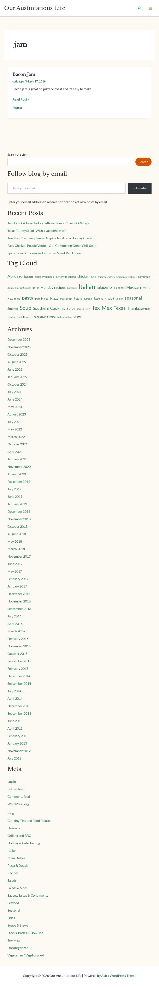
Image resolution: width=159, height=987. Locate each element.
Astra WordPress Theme (118, 975)
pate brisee (41, 298)
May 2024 (14, 407)
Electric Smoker (23, 287)
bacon (28, 276)
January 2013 (17, 743)
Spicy (70, 308)
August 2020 (16, 474)
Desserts (13, 828)
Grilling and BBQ (19, 835)
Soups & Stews (17, 925)
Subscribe (140, 188)
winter (77, 316)
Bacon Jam (23, 74)
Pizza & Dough (17, 865)
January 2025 (17, 377)
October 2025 (17, 354)
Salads (12, 880)
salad (111, 298)
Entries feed (15, 789)
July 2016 (14, 616)
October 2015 (17, 653)
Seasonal (13, 910)
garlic (36, 287)
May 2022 (14, 429)
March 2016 (16, 631)
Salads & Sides (17, 888)
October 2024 (17, 384)
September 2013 (19, 713)
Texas (119, 308)
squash (80, 308)
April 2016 (15, 624)
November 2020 (19, 466)
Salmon (119, 298)
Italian (86, 286)
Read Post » (20, 99)
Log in (11, 781)
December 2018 (18, 511)
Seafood (13, 903)
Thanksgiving (138, 308)
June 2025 (14, 369)
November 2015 (19, 646)
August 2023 (16, 414)
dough (10, 287)
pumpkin (88, 298)
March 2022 (16, 437)
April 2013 (15, 728)
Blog (10, 813)
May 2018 (14, 541)
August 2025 (16, 362)
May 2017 (14, 571)
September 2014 (19, 683)
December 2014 (18, 676)
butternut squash (65, 276)
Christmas (121, 276)
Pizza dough (66, 298)
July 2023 (14, 422)
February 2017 (17, 579)
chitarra (102, 276)
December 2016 (18, 594)
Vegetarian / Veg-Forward (25, 955)
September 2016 (19, 609)
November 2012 (19, 751)
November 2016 (19, 601)
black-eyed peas (44, 276)
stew (88, 308)
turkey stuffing (64, 317)
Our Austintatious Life (34, 8)
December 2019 (18, 481)
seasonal (133, 298)
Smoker (12, 308)
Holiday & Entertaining (23, 843)
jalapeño (104, 287)
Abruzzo (15, 276)
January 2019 (17, 504)
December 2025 (18, 339)
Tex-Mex (102, 308)
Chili (93, 276)
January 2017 (17, 586)
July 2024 (14, 392)
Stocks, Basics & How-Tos (25, 933)
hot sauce (72, 287)
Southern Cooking (49, 308)
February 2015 (17, 668)
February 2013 (17, 736)
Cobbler (132, 276)
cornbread (144, 276)
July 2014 (14, 691)
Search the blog (17, 154)
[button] (140, 8)
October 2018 (17, 526)
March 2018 (16, 549)
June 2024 (14, 399)
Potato (78, 298)
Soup (25, 308)
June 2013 (14, 721)
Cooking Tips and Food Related (29, 820)
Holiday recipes (53, 287)
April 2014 (15, 698)
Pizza (54, 298)
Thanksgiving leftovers (18, 317)
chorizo (111, 276)
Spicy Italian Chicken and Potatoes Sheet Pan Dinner (44, 253)
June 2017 (14, 564)
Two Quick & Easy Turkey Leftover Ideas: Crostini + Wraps (48, 223)
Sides (11, 918)
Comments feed (18, 796)
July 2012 (14, 758)
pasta (28, 298)
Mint (146, 287)
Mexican (133, 287)
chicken (83, 276)
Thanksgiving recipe (44, 316)
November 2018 (19, 519)
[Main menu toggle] (150, 8)
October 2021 (17, 444)
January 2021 (17, 459)
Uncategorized (17, 948)
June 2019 (14, 496)
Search (143, 162)
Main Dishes (16, 858)
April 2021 (15, 452)
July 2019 (14, 489)
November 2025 (19, 347)
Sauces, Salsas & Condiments (27, 895)
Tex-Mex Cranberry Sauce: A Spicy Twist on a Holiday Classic (50, 238)
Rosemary (100, 298)
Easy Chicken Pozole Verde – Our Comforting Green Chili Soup (51, 245)
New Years (13, 298)
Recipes (17, 107)
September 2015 (19, 661)
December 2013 (18, 706)
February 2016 (17, 638)
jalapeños (119, 287)
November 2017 (19, 556)
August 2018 (16, 534)
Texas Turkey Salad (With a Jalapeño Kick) (36, 230)
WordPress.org (18, 804)
